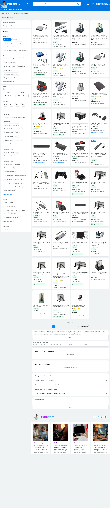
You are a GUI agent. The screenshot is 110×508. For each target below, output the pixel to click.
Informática (9, 13)
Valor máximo (20, 92)
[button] (78, 4)
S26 (54, 344)
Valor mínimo (7, 92)
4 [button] (66, 326)
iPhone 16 (49, 344)
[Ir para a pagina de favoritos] (88, 4)
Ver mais (70, 337)
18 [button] (78, 326)
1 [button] (53, 326)
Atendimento (17, 9)
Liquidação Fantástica (70, 367)
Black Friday (36, 344)
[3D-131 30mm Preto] (57, 273)
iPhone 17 (42, 344)
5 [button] (70, 326)
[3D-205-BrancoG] (61, 273)
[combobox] (57, 4)
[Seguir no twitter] (94, 417)
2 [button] (57, 326)
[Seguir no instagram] (101, 417)
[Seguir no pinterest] (105, 417)
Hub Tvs (86, 344)
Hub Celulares (70, 344)
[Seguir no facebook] (98, 417)
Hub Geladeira (79, 344)
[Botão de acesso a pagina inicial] (8, 4)
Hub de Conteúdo (60, 344)
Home (2, 13)
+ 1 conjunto (80, 124)
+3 (64, 273)
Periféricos (17, 13)
